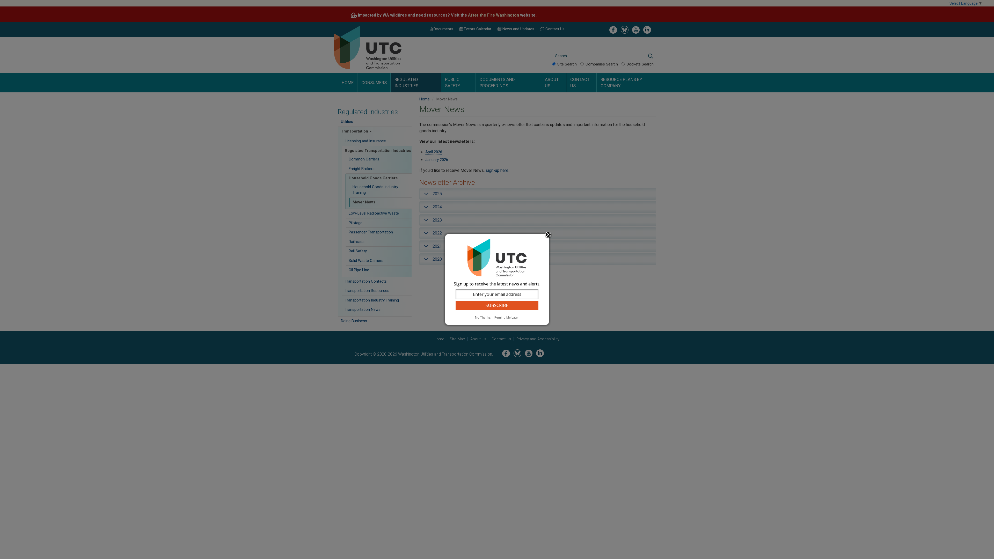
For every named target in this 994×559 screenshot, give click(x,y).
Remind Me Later (506, 317)
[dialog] (497, 279)
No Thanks (483, 317)
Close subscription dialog (548, 235)
